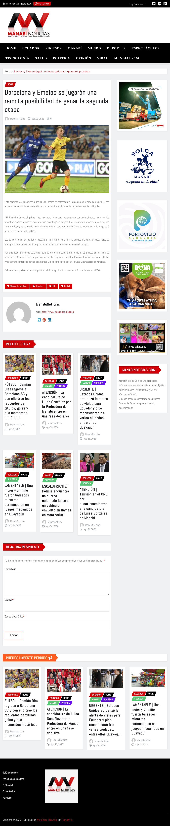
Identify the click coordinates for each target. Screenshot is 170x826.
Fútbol (67, 286)
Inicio (7, 71)
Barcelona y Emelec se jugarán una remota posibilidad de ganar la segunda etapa (52, 71)
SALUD (41, 58)
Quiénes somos (10, 772)
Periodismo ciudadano (13, 779)
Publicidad (7, 785)
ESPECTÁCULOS (146, 48)
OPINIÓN (83, 58)
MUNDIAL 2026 (126, 58)
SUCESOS (54, 48)
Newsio (53, 820)
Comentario (10, 569)
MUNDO (94, 48)
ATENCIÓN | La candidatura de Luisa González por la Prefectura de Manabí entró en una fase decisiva (56, 404)
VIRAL (102, 58)
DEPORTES (116, 48)
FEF (53, 286)
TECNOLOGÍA (17, 58)
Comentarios (8, 791)
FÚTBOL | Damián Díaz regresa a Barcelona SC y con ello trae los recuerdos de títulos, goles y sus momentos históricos (18, 401)
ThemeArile (66, 820)
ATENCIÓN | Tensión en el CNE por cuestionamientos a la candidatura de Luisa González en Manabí (94, 503)
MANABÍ (75, 48)
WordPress (42, 820)
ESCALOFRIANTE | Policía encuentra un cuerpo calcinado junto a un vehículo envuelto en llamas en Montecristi (56, 500)
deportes (39, 286)
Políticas (6, 797)
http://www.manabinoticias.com (58, 312)
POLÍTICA (61, 58)
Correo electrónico (14, 616)
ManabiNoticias (17, 118)
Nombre (9, 600)
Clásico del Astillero (18, 286)
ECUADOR (31, 48)
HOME (10, 48)
